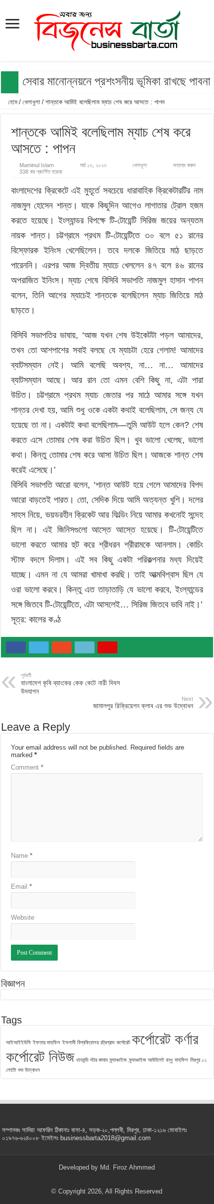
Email (21, 886)
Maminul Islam (36, 165)
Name (21, 855)
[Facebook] (88, 1180)
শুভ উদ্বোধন (29, 1070)
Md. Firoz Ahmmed (127, 1167)
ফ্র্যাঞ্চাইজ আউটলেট (146, 1060)
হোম (11, 102)
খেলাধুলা (31, 102)
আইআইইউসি (18, 1042)
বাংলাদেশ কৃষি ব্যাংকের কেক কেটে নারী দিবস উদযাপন (70, 683)
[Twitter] (97, 1180)
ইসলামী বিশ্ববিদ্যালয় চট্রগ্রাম (88, 1042)
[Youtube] (116, 1180)
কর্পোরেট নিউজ (40, 1056)
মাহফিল (181, 1060)
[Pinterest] (106, 1180)
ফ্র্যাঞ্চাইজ (118, 1060)
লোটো (11, 1070)
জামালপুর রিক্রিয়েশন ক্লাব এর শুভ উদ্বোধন (143, 703)
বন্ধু (169, 1060)
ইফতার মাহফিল (46, 1042)
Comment (27, 767)
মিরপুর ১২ (198, 1060)
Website (22, 917)
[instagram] (125, 1180)
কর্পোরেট (123, 1042)
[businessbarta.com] (107, 29)
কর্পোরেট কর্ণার (165, 1039)
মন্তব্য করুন (184, 165)
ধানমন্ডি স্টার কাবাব (91, 1060)
